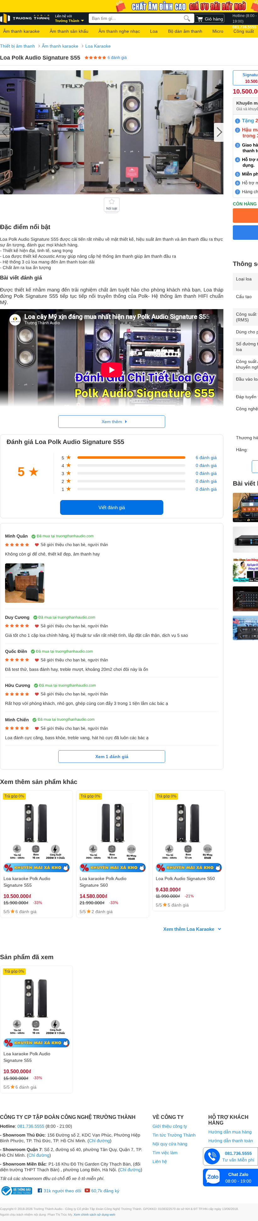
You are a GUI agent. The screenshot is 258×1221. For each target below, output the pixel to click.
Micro (217, 31)
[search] (187, 18)
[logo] (25, 18)
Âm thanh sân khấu (69, 31)
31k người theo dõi (61, 1190)
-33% (37, 903)
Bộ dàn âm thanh (185, 31)
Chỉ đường (99, 1140)
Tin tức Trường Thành (174, 1134)
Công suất (243, 31)
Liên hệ (160, 1161)
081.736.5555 (30, 1126)
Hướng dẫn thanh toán (230, 1140)
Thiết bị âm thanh (17, 46)
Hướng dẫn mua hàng (230, 1131)
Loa (154, 31)
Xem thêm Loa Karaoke (188, 929)
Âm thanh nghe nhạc (119, 31)
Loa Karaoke (98, 46)
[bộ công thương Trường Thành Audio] (17, 1190)
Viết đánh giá (111, 507)
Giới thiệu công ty (170, 1126)
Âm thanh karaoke (21, 31)
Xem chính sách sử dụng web (94, 1215)
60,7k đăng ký (104, 1190)
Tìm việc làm (165, 1152)
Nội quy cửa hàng (170, 1143)
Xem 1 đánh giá (111, 756)
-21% (189, 896)
